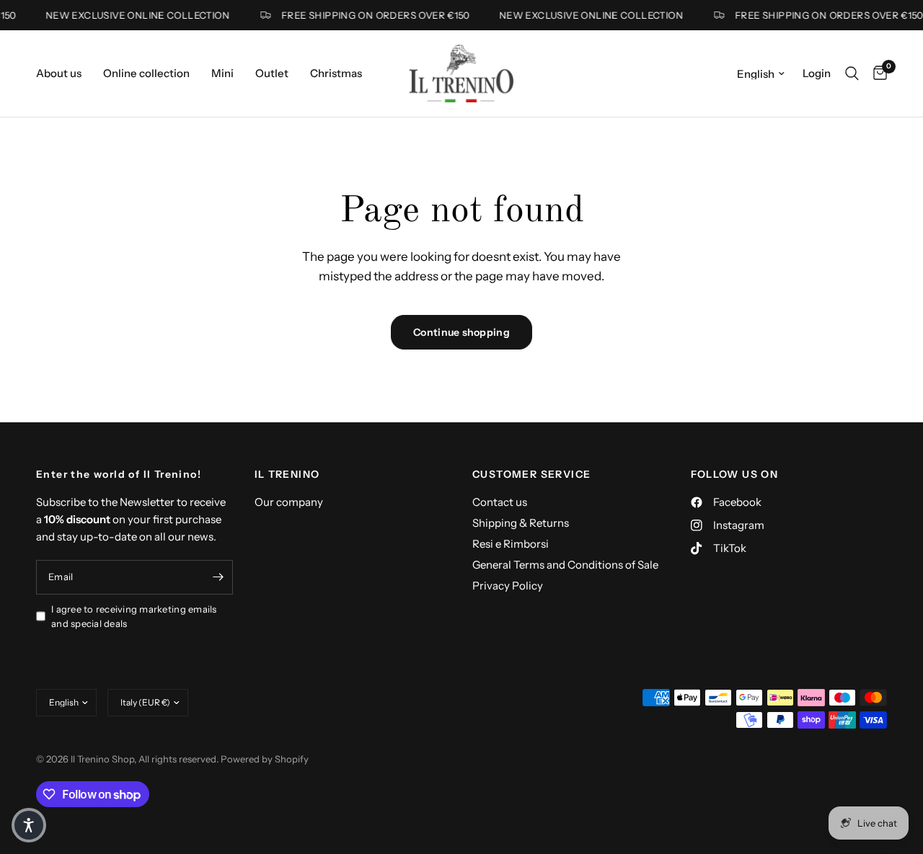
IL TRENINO (287, 474)
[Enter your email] (218, 577)
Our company (289, 502)
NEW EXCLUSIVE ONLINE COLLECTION (133, 15)
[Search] (852, 73)
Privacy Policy (507, 585)
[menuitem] (64, 73)
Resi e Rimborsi (510, 544)
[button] (29, 825)
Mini (222, 73)
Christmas (336, 73)
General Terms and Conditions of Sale (565, 564)
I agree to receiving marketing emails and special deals (134, 616)
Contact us (499, 502)
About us (58, 73)
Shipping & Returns (520, 523)
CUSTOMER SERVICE (531, 474)
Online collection (146, 73)
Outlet (271, 73)
